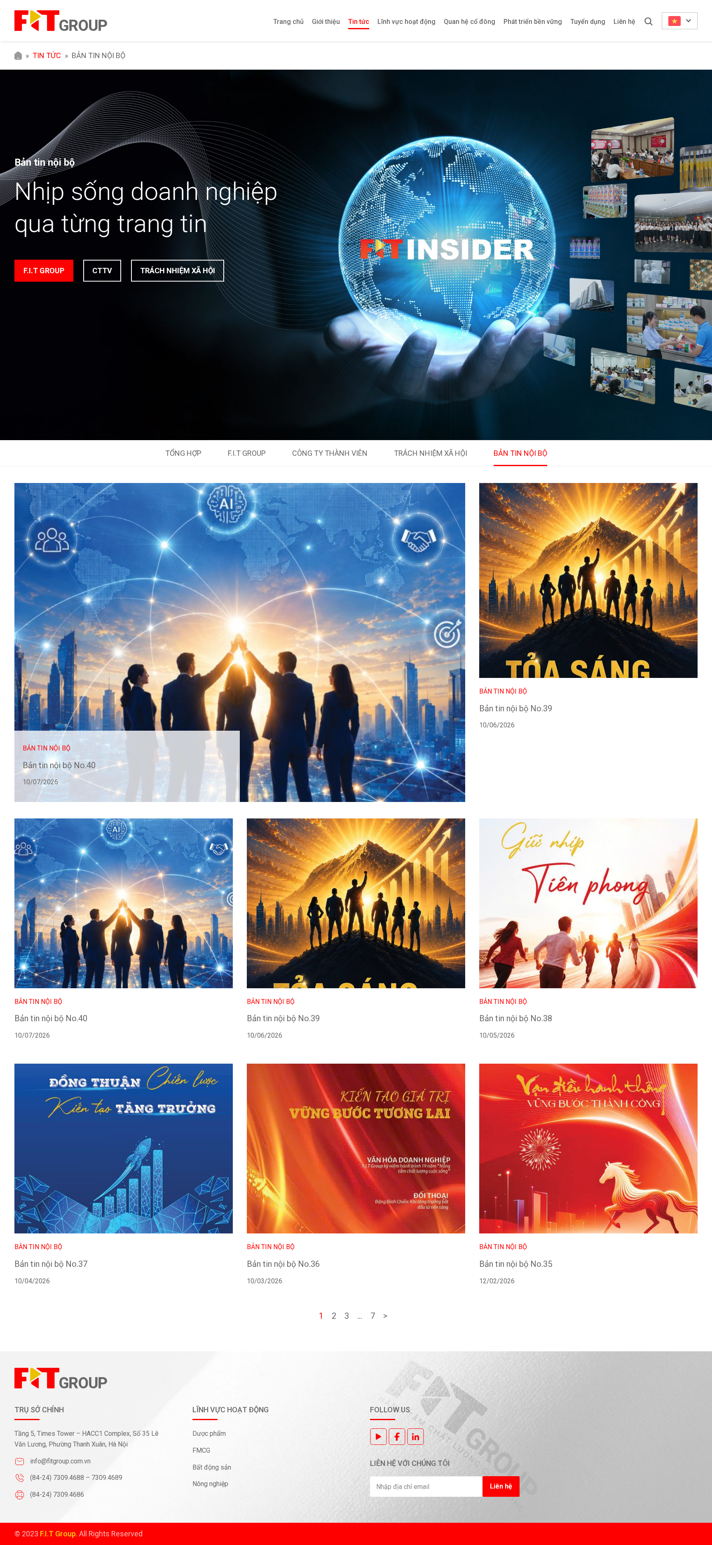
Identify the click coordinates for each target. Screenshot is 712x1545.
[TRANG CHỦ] (18, 55)
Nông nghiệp (210, 1484)
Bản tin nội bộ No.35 (515, 1264)
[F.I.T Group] (60, 20)
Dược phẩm (209, 1433)
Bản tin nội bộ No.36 (283, 1264)
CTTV (102, 270)
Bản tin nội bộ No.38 (515, 1018)
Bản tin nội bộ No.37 (50, 1264)
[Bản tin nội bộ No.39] (588, 580)
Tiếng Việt (679, 21)
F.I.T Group (247, 453)
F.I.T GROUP (43, 270)
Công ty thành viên (330, 453)
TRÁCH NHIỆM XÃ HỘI (177, 270)
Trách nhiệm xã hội (430, 453)
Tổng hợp (183, 453)
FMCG (201, 1450)
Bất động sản (212, 1467)
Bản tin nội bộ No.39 (515, 708)
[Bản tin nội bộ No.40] (240, 642)
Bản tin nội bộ (520, 453)
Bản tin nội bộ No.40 (59, 765)
